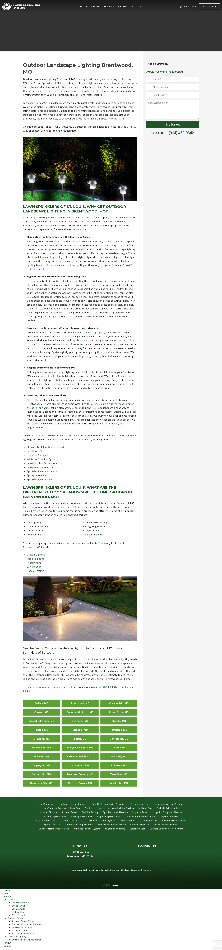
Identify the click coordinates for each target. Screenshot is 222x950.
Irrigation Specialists (46, 820)
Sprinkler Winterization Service (140, 816)
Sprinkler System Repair (55, 816)
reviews (146, 870)
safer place (46, 376)
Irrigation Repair (140, 812)
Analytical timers (92, 530)
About (95, 6)
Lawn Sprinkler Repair (82, 816)
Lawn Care (75, 808)
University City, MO (41, 783)
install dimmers (40, 257)
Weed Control (18, 915)
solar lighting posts (107, 292)
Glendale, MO (80, 729)
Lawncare (12, 899)
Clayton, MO (41, 712)
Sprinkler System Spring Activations (109, 804)
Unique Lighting (36, 554)
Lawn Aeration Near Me (40, 467)
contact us (38, 130)
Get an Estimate (209, 6)
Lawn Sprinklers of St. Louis (38, 102)
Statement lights (60, 308)
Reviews (123, 6)
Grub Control (18, 912)
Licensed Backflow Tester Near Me (46, 447)
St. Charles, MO (80, 765)
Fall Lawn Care (145, 808)
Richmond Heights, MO (80, 756)
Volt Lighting (34, 566)
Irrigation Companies (38, 455)
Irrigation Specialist (169, 816)
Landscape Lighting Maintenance (28, 939)
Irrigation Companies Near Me (168, 812)
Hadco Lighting (35, 570)
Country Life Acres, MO (80, 712)
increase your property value (96, 332)
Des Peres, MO (80, 720)
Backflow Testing (90, 812)
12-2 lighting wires (93, 534)
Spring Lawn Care (36, 475)
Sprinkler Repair (69, 812)
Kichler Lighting (35, 558)
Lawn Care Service (128, 820)
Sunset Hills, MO (41, 774)
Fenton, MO (41, 729)
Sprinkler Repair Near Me (115, 812)
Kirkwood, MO (41, 738)
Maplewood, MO (41, 747)
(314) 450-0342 (188, 6)
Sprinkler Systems (16, 918)
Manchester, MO (118, 738)
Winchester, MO (119, 783)
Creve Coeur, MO (119, 712)
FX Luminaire (34, 562)
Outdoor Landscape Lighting (79, 824)
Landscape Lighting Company (73, 804)
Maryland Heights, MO (80, 747)
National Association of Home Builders (67, 344)
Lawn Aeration (19, 908)
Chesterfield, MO (119, 703)
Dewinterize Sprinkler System (100, 820)
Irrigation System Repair (109, 816)
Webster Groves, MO (80, 783)
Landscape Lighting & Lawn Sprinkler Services (95, 870)
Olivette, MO (41, 756)
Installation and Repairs (23, 933)
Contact (137, 6)
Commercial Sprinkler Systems (26, 924)
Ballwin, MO (41, 703)
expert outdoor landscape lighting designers (67, 507)
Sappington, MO (41, 765)
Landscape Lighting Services (120, 808)
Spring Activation (20, 930)
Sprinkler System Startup (41, 479)
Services (109, 6)
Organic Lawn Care (140, 804)
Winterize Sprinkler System (42, 459)
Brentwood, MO (80, 703)
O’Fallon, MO (119, 747)
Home (83, 6)
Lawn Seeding (18, 905)
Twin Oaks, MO (118, 774)
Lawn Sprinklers (46, 804)
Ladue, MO (80, 738)
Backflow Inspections (140, 824)
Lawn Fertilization (20, 902)
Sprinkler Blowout (48, 812)
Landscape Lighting (17, 936)
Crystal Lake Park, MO (41, 720)
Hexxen (115, 885)
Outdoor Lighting (93, 808)
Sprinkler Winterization (168, 808)
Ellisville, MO (119, 720)
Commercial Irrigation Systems (168, 804)
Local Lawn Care (36, 451)
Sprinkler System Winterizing (26, 921)
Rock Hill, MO (119, 756)
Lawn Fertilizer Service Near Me (44, 463)
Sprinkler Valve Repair (71, 820)
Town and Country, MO (80, 774)
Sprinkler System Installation (43, 471)
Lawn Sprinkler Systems (54, 808)
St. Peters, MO (118, 765)
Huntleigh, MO (118, 729)
